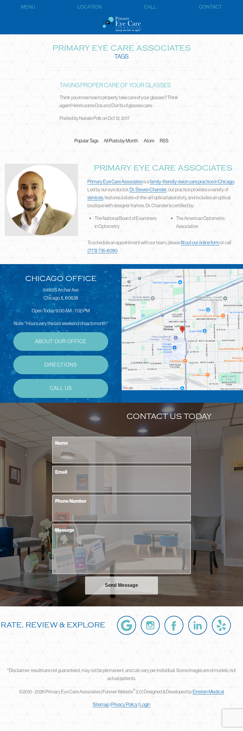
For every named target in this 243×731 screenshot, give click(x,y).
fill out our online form (200, 242)
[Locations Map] (182, 329)
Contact (210, 6)
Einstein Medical (208, 691)
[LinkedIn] (197, 625)
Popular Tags (86, 140)
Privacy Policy (124, 704)
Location (89, 6)
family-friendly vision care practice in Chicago (192, 181)
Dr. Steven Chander (148, 189)
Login (145, 704)
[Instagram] (150, 625)
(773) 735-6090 (102, 250)
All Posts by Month (121, 140)
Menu (28, 6)
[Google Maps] (126, 625)
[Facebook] (173, 625)
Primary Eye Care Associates (115, 181)
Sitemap (101, 704)
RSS (164, 140)
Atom (149, 140)
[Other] (221, 625)
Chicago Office (61, 278)
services (95, 197)
